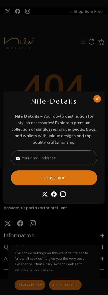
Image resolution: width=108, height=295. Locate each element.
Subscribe (54, 177)
